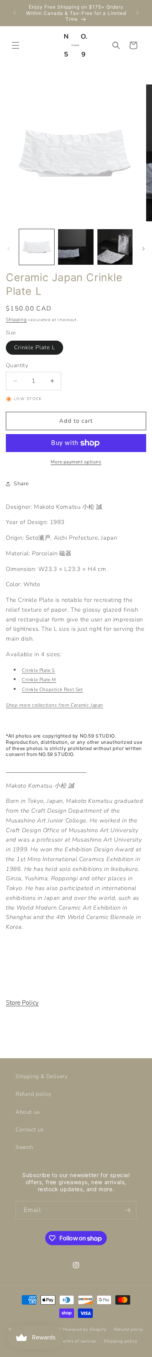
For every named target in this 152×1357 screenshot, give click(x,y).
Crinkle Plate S (38, 670)
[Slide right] (143, 248)
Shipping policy (121, 1341)
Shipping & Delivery (41, 1076)
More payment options (76, 462)
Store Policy (22, 1002)
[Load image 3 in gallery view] (115, 246)
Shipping (16, 319)
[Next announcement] (137, 13)
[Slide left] (8, 248)
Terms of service (78, 1341)
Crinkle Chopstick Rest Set (52, 689)
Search (25, 1147)
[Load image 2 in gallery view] (75, 246)
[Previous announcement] (14, 13)
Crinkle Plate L (34, 347)
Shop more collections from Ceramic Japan (54, 705)
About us (28, 1112)
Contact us (30, 1129)
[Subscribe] (127, 1210)
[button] (15, 45)
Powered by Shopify (85, 1329)
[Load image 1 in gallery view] (36, 246)
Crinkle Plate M (39, 680)
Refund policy (33, 1094)
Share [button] (21, 483)
